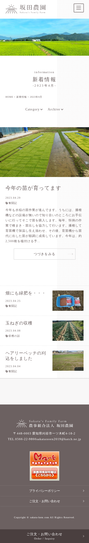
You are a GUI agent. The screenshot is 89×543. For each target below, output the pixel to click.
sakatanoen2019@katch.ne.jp (59, 439)
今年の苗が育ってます (33, 188)
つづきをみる (44, 254)
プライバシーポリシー (44, 490)
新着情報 (21, 97)
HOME (9, 97)
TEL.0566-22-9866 (22, 439)
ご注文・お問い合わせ (44, 501)
